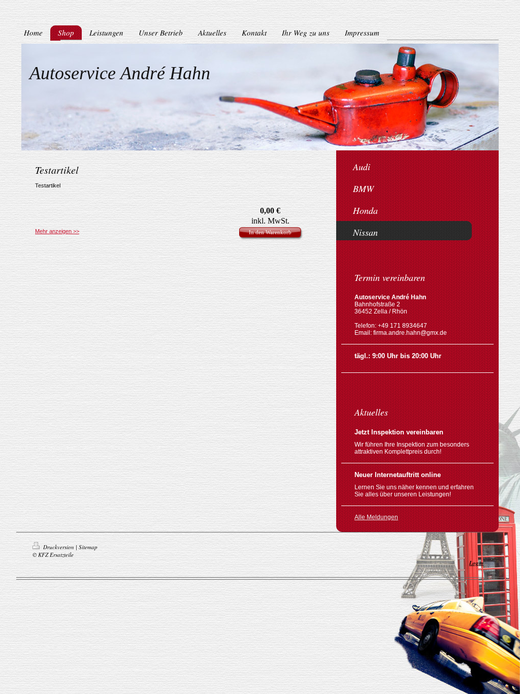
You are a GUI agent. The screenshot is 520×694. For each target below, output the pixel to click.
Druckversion (59, 547)
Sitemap (88, 547)
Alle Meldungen (376, 517)
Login (476, 563)
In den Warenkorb (270, 232)
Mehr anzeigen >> (57, 231)
